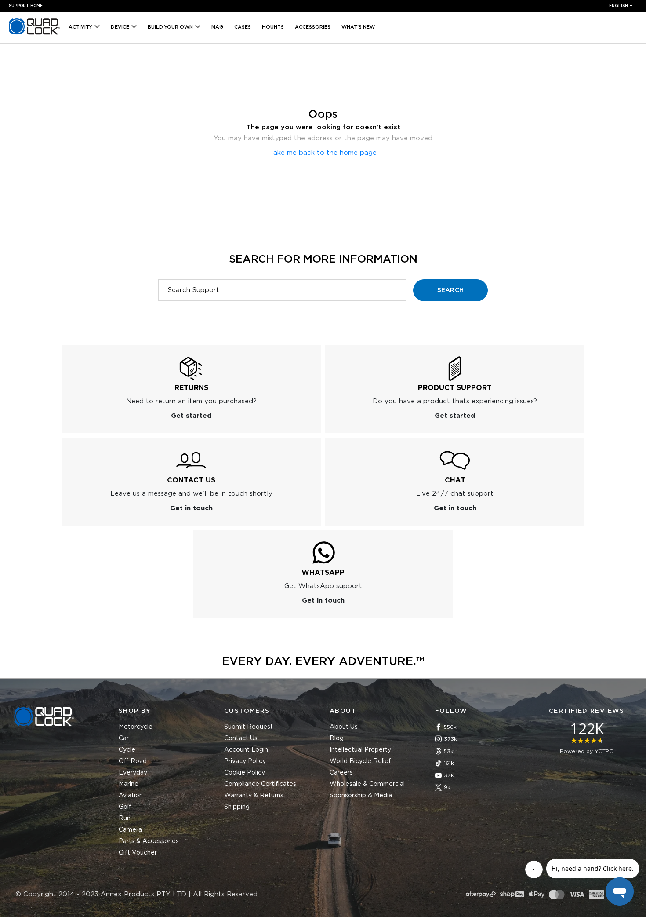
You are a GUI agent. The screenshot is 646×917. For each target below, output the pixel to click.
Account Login (246, 750)
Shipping (237, 807)
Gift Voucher (138, 853)
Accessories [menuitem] (312, 27)
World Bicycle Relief (360, 761)
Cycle (127, 750)
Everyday (133, 773)
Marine (128, 784)
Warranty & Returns (253, 796)
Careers (341, 773)
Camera (130, 830)
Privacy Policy (245, 761)
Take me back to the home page (323, 153)
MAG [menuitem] (217, 27)
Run (125, 818)
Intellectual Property (360, 750)
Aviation (131, 796)
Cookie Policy (244, 773)
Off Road (133, 761)
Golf (125, 807)
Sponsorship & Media (361, 796)
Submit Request (248, 727)
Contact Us (241, 738)
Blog (337, 738)
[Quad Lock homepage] (34, 34)
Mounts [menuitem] (273, 27)
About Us (344, 727)
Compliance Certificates (260, 784)
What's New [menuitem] (358, 27)
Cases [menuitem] (242, 27)
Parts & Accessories (149, 841)
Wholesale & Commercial (367, 784)
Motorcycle (135, 727)
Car (124, 738)
